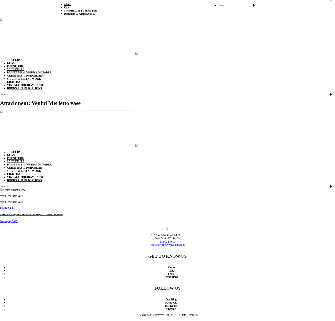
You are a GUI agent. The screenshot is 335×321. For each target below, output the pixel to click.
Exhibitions (171, 276)
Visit (171, 270)
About (171, 267)
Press (171, 273)
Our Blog (171, 299)
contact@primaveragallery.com (167, 244)
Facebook (171, 302)
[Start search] (330, 0)
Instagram (171, 305)
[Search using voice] (254, 6)
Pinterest (171, 308)
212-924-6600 (167, 241)
